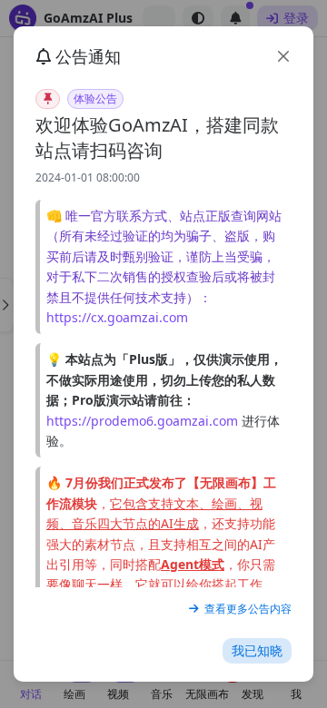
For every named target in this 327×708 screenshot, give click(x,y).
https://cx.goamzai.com (117, 317)
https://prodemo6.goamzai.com (142, 420)
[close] (283, 56)
